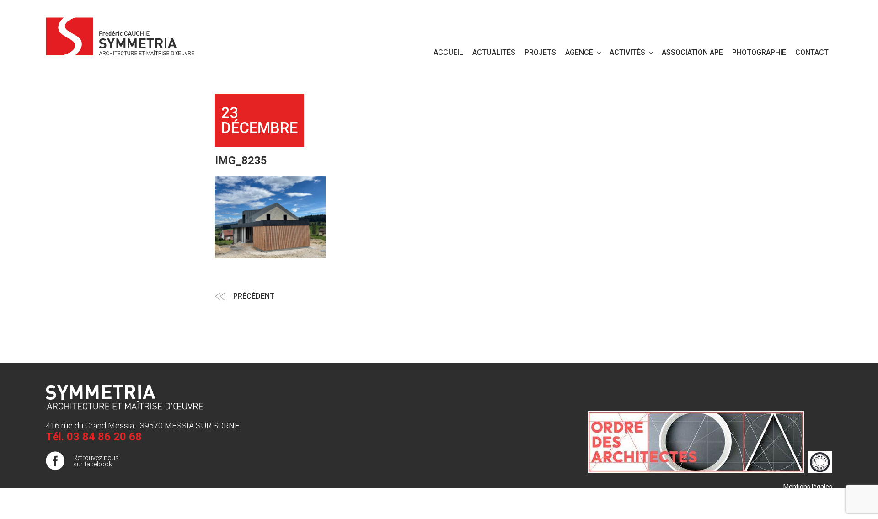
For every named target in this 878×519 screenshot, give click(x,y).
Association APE (692, 52)
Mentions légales (807, 486)
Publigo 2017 (813, 504)
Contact (812, 52)
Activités (627, 52)
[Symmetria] (120, 34)
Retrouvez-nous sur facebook (96, 461)
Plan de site (815, 495)
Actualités (493, 52)
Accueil (448, 52)
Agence (579, 52)
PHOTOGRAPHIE (759, 52)
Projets (540, 52)
